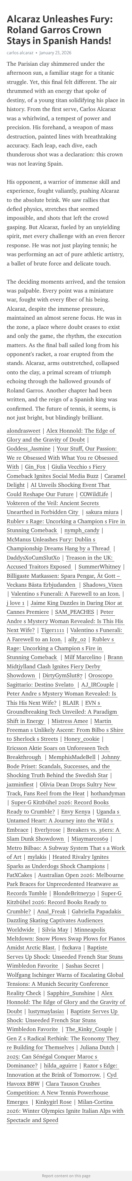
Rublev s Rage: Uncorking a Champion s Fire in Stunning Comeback (61, 648)
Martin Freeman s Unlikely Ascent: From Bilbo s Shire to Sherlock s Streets (66, 730)
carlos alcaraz (20, 53)
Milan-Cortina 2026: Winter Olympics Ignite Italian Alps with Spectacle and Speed (66, 1111)
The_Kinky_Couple (89, 1029)
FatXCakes (19, 875)
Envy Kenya (75, 811)
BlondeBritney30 (74, 893)
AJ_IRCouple (97, 684)
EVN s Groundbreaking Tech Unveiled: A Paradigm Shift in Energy (63, 711)
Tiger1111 (52, 630)
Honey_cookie (82, 738)
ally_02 (77, 639)
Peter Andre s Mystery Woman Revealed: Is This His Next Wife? (66, 621)
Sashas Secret (83, 965)
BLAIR (71, 702)
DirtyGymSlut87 (62, 675)
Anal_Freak (51, 911)
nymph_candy (81, 530)
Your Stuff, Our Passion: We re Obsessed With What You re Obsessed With (63, 457)
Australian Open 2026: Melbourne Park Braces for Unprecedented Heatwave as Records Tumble (66, 884)
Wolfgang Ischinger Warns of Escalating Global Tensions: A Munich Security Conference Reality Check (66, 984)
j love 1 (16, 602)
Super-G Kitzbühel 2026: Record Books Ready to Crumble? (65, 902)
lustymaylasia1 (46, 1011)
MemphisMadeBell (72, 757)
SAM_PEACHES (74, 611)
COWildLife (94, 494)
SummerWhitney (99, 566)
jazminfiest (20, 784)
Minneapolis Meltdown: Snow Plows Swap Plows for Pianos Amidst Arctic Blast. (67, 938)
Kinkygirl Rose (54, 1101)
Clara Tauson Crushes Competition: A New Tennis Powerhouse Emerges (58, 1092)
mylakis (37, 856)
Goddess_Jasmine (29, 448)
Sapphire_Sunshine (71, 993)
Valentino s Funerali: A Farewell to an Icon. (65, 593)
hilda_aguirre (60, 1065)
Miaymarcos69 (89, 838)
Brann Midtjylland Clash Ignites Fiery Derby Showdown (65, 666)
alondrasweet (23, 430)
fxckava (71, 947)
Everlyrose (48, 829)
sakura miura (102, 512)
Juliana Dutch (97, 1047)
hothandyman (108, 793)
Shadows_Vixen (102, 584)
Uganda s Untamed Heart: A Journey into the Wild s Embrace (64, 820)
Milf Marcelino (83, 657)
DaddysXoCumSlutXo (33, 557)
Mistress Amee (70, 720)
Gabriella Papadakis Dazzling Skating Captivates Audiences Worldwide (65, 920)
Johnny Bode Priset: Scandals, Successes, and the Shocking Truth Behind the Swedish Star (64, 766)
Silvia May (55, 929)
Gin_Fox (35, 466)
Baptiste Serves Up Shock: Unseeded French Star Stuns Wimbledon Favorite (65, 956)
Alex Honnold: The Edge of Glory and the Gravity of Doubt (67, 1002)
